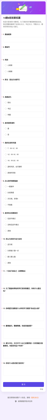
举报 (41, 389)
